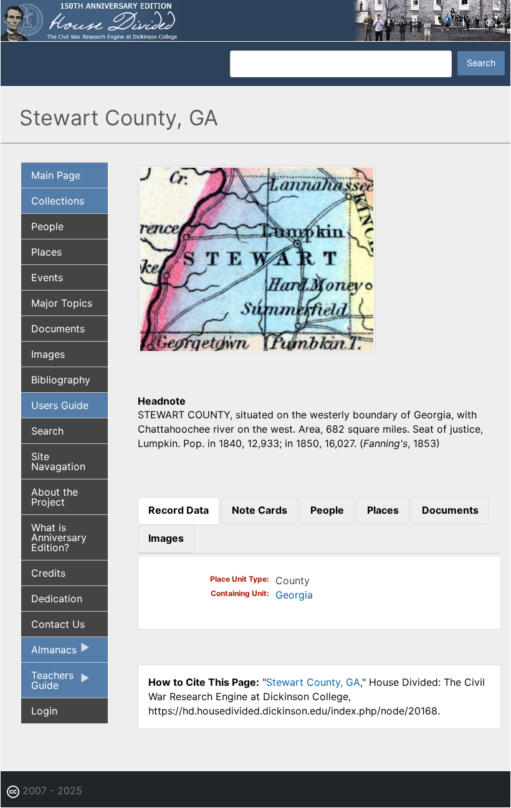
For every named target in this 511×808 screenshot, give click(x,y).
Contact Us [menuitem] (58, 624)
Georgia (294, 595)
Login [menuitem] (44, 711)
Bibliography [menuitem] (60, 379)
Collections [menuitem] (57, 201)
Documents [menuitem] (58, 328)
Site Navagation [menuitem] (58, 461)
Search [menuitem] (47, 431)
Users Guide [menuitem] (59, 405)
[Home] (255, 19)
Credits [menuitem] (48, 573)
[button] (257, 349)
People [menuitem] (47, 226)
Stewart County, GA (313, 682)
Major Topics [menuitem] (61, 303)
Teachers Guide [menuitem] (47, 683)
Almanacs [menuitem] (49, 652)
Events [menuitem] (47, 277)
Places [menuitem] (46, 252)
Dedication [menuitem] (56, 598)
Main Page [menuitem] (55, 175)
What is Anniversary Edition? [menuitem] (59, 537)
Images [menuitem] (48, 354)
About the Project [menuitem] (54, 497)
